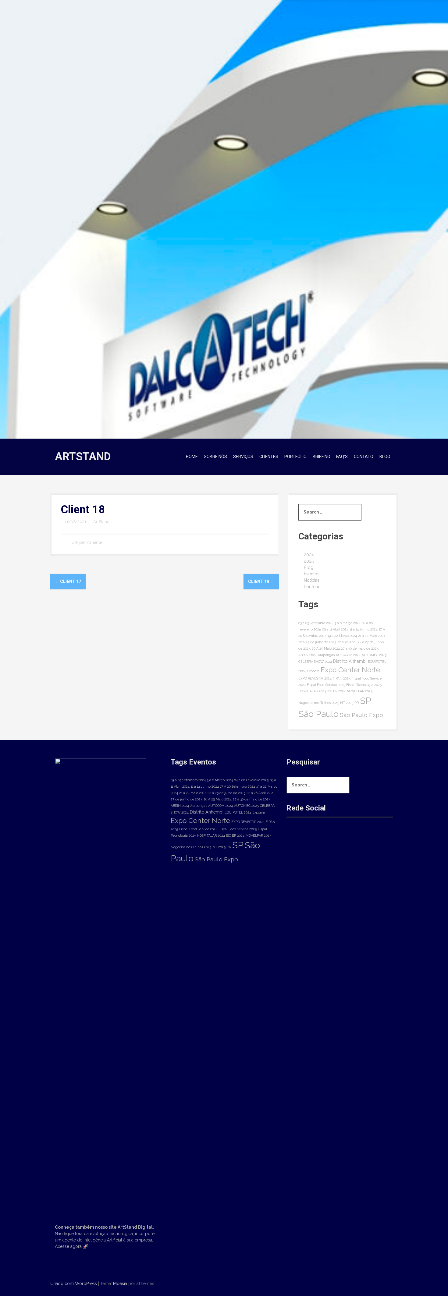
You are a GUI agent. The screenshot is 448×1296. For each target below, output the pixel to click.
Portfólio (295, 456)
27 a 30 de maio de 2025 (360, 648)
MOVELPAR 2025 (359, 691)
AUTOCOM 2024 (348, 655)
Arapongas (326, 655)
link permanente (86, 542)
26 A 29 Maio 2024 (326, 648)
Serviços (243, 456)
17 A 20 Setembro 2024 (237, 786)
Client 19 (261, 581)
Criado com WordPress (73, 1283)
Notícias (311, 580)
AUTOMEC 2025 (374, 655)
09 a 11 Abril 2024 (335, 629)
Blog (384, 456)
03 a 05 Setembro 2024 (315, 623)
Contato (363, 456)
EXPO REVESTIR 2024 (315, 678)
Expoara (313, 671)
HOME (192, 456)
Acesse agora (68, 1246)
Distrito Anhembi (350, 661)
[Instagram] (316, 838)
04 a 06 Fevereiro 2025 (251, 780)
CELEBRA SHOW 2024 (315, 661)
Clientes (268, 456)
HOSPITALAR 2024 (312, 691)
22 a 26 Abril (347, 642)
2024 (309, 554)
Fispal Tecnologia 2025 (364, 685)
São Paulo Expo (361, 715)
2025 (309, 561)
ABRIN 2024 (307, 655)
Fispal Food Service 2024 (198, 829)
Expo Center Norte (350, 670)
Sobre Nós (215, 456)
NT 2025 (346, 703)
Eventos (311, 573)
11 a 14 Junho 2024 (364, 629)
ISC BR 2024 (336, 691)
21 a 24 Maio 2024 (371, 635)
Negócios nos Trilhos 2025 (318, 703)
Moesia (120, 1283)
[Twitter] (337, 838)
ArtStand (83, 456)
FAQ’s (342, 456)
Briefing (321, 456)
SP (365, 700)
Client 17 (68, 581)
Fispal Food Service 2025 (326, 685)
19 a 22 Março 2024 (342, 635)
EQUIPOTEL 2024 (238, 812)
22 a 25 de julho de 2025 (317, 642)
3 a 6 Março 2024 (348, 623)
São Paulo (318, 714)
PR (356, 703)
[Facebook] (296, 838)
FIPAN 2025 (341, 678)
